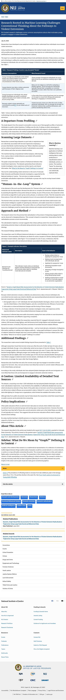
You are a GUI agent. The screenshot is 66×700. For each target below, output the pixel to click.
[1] (15, 105)
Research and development (10, 497)
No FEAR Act (17, 694)
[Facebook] (53, 602)
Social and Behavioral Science (11, 501)
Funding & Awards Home (41, 611)
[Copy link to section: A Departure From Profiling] (36, 120)
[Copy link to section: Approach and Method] (29, 210)
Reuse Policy (5, 657)
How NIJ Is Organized (7, 615)
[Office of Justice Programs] (5, 8)
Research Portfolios (6, 623)
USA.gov (42, 694)
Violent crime (21, 505)
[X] (58, 602)
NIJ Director (4, 619)
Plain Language (32, 690)
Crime (30, 505)
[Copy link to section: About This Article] (24, 426)
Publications (4, 645)
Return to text (5, 464)
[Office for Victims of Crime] (33, 681)
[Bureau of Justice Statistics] (33, 676)
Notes (5, 468)
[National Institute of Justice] (45, 675)
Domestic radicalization (44, 501)
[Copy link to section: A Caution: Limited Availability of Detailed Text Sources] (12, 379)
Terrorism (24, 497)
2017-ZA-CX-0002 (45, 430)
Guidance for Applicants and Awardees (45, 623)
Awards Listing (38, 615)
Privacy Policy (42, 690)
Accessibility (4, 690)
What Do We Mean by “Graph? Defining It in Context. (27, 168)
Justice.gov (49, 694)
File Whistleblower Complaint (18, 690)
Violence (42, 497)
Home (2, 16)
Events (3, 637)
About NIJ (4, 611)
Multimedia (4, 653)
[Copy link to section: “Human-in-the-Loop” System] (41, 184)
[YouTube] (63, 602)
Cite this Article (8, 484)
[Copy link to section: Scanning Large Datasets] (33, 137)
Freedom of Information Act (30, 694)
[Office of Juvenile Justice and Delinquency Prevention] (21, 681)
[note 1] (5, 473)
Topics (6, 16)
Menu (62, 8)
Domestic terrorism (29, 501)
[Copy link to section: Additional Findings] (27, 338)
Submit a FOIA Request (40, 645)
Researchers (33, 497)
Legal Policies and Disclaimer (56, 690)
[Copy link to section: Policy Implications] (26, 401)
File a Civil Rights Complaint (42, 649)
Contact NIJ (37, 637)
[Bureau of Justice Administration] (21, 675)
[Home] (17, 8)
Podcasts (4, 641)
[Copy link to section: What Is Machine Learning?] (56, 145)
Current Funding (38, 619)
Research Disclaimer (7, 627)
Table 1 (48, 342)
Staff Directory (38, 641)
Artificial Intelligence (8, 505)
